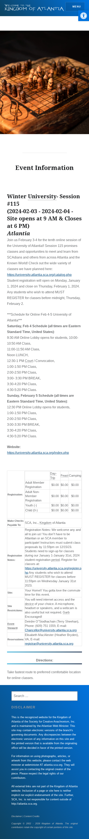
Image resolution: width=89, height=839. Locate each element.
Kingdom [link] (46, 522)
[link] (83, 15)
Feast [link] (64, 475)
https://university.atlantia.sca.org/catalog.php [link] (39, 274)
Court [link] (29, 361)
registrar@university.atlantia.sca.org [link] (49, 643)
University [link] (42, 196)
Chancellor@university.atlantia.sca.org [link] (51, 630)
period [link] (55, 559)
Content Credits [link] (32, 816)
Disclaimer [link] (16, 816)
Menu (76, 6)
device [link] (29, 604)
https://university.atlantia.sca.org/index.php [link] (38, 452)
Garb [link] (66, 612)
